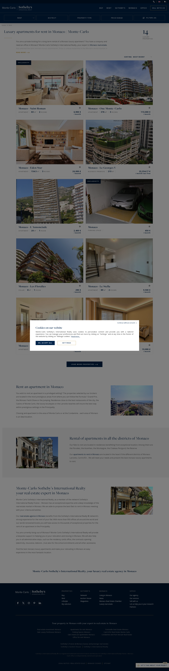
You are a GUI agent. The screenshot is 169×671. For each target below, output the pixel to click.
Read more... (75, 336)
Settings (66, 343)
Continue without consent (126, 323)
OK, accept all (45, 343)
